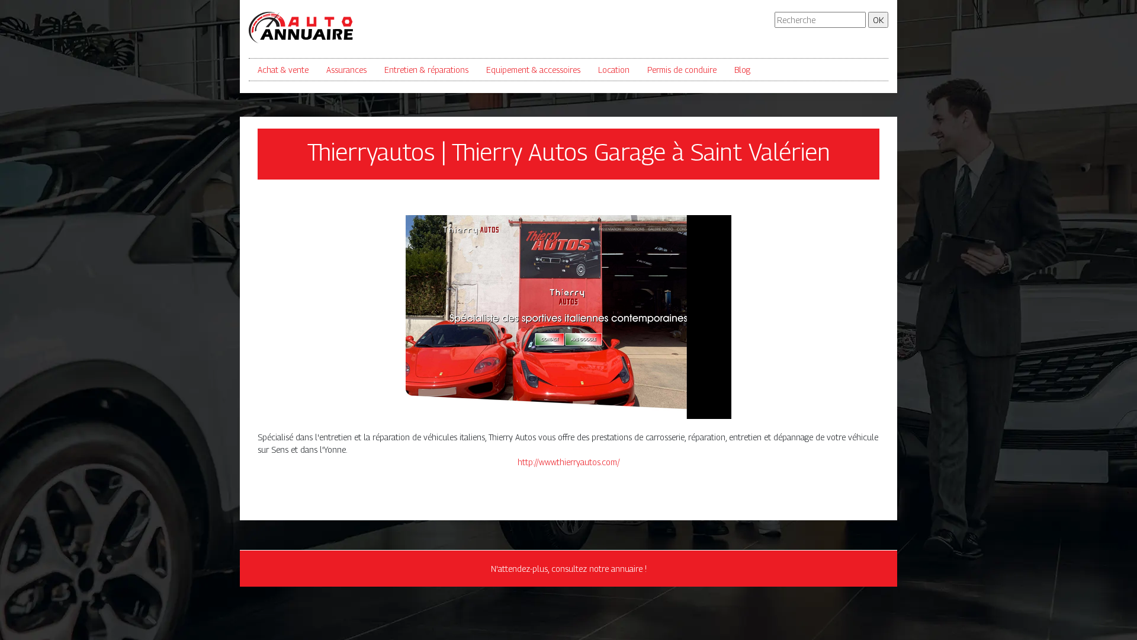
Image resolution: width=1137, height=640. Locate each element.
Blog (742, 70)
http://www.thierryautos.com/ (569, 462)
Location (613, 70)
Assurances (346, 70)
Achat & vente (283, 70)
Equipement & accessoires (533, 70)
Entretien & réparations (426, 70)
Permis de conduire (682, 70)
